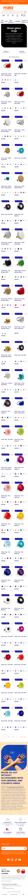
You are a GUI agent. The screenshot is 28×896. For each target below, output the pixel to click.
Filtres (6, 51)
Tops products (11, 21)
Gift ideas (2, 21)
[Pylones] (8, 8)
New (6, 21)
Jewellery (18, 21)
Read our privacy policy (6, 881)
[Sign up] (25, 848)
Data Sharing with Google (8, 888)
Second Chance (23, 21)
